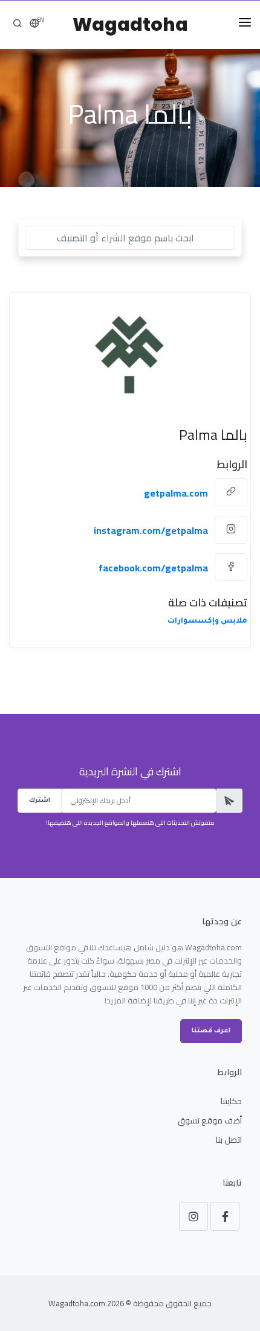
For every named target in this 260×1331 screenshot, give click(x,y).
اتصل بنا (229, 1140)
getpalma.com (176, 493)
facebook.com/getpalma (153, 568)
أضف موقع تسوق (210, 1120)
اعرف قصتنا (211, 1031)
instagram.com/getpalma (151, 530)
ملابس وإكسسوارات (207, 621)
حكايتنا (231, 1101)
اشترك (39, 800)
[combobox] (130, 238)
